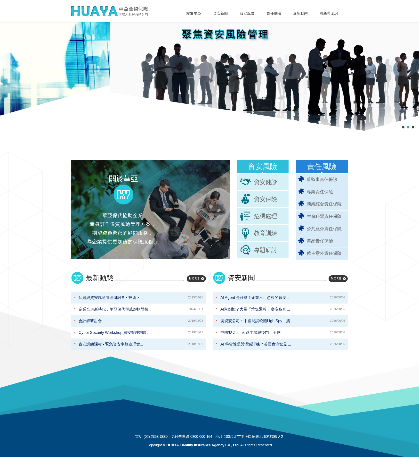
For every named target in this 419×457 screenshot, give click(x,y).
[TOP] (404, 441)
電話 (138, 436)
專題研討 (265, 250)
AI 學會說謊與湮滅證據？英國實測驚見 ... (282, 344)
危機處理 (265, 216)
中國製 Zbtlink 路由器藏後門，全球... (282, 332)
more (194, 278)
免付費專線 (180, 436)
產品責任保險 (320, 241)
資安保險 (265, 199)
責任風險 (321, 166)
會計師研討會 (141, 321)
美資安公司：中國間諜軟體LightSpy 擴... (282, 321)
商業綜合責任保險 (324, 204)
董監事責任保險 (322, 179)
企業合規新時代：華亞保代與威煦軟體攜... (141, 309)
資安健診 (265, 182)
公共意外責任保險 (324, 228)
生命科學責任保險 (324, 216)
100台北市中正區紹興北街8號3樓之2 (253, 436)
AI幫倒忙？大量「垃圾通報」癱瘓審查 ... (282, 309)
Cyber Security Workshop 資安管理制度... (141, 332)
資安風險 (262, 166)
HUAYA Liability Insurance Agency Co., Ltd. (109, 11)
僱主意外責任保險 (324, 253)
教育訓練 (265, 233)
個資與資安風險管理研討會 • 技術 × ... (141, 298)
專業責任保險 (320, 191)
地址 (219, 436)
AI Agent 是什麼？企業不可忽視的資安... (282, 298)
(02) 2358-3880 (156, 436)
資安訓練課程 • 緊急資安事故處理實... (141, 344)
